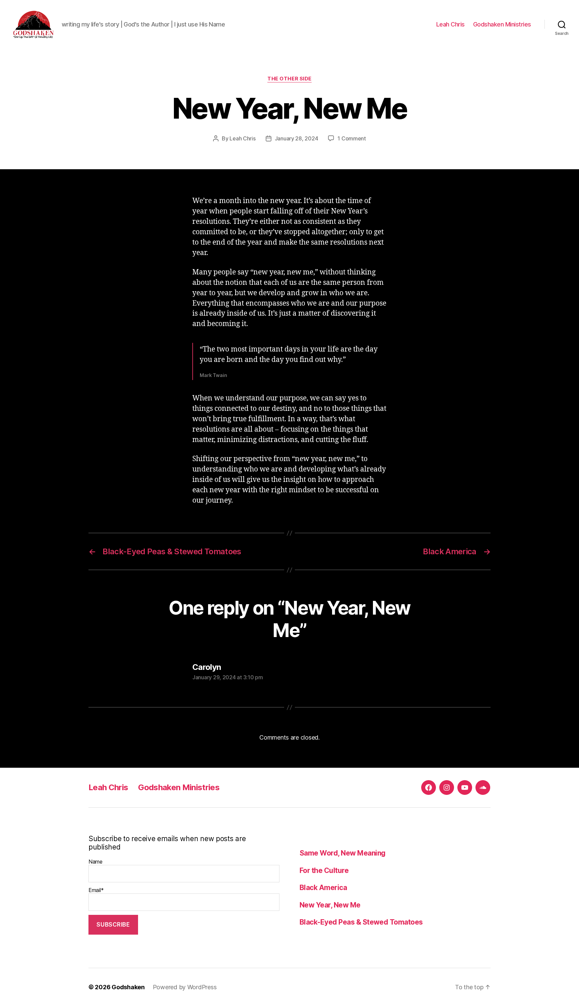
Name (95, 861)
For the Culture (324, 870)
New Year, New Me (330, 905)
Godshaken (128, 987)
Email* (96, 890)
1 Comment (351, 138)
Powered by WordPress (185, 987)
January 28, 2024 (296, 138)
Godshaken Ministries (502, 24)
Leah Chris (450, 24)
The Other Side (289, 79)
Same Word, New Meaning (342, 853)
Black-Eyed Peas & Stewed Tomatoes (361, 922)
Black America (323, 887)
